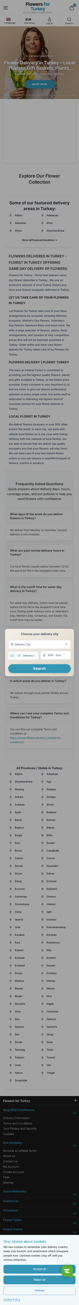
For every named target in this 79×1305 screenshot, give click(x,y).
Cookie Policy (11, 1299)
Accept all (39, 1269)
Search (39, 668)
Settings (39, 1290)
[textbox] (39, 644)
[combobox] (39, 644)
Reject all (39, 1279)
